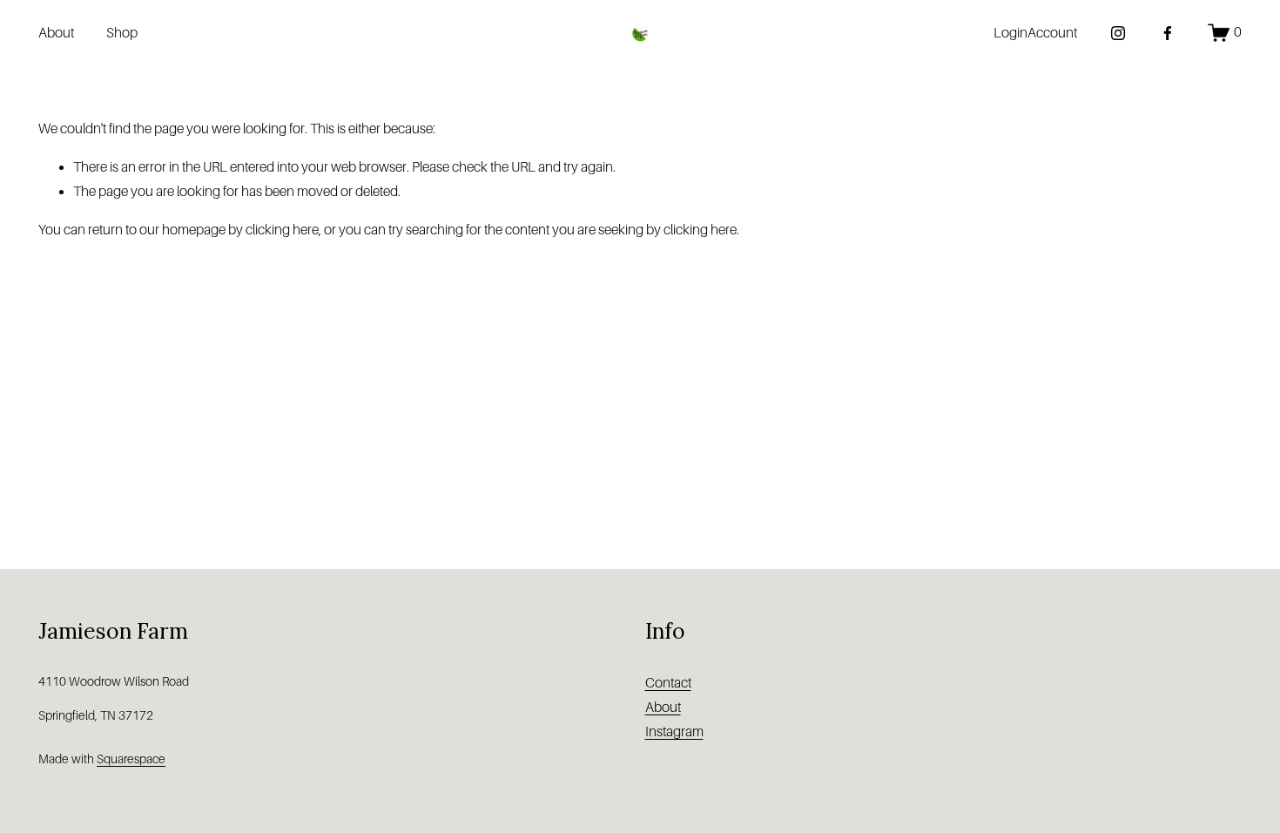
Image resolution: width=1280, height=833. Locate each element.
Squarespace (131, 759)
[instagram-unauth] (1118, 33)
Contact (668, 683)
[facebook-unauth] (1167, 33)
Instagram (674, 732)
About (56, 33)
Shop (122, 33)
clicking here (282, 230)
